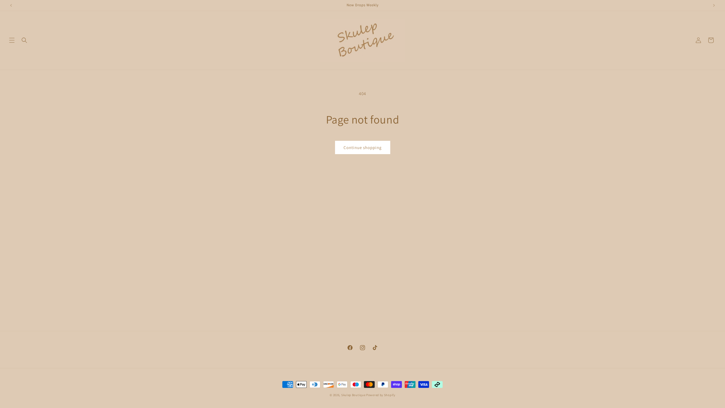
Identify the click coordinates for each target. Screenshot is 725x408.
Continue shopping (363, 147)
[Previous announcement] (11, 5)
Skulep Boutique (353, 395)
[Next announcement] (714, 5)
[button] (12, 40)
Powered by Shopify (380, 395)
